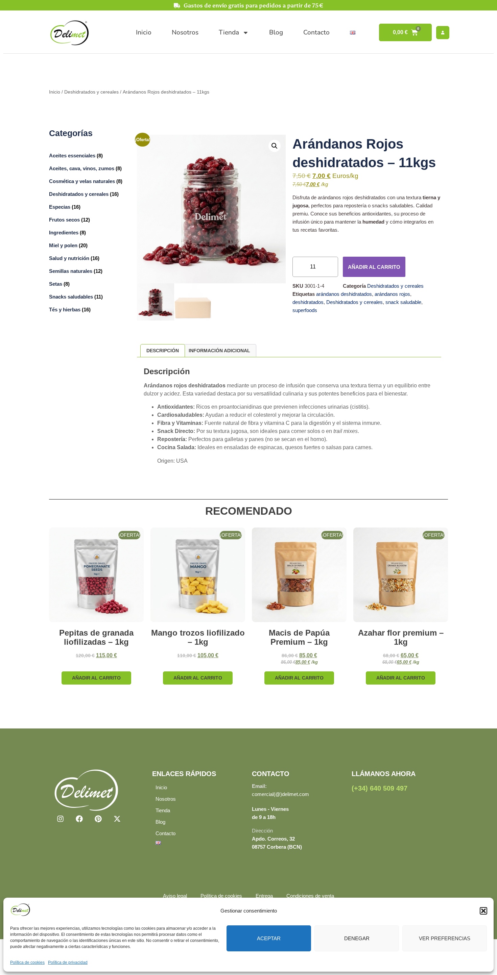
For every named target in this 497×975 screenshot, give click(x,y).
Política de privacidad (68, 962)
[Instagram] (60, 819)
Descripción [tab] (162, 350)
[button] (483, 910)
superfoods (304, 310)
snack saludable (403, 302)
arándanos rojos (392, 294)
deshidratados (308, 302)
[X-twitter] (117, 819)
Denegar (357, 938)
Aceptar (269, 938)
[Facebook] (79, 819)
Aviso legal (175, 896)
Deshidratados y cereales (91, 92)
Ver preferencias (444, 938)
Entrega (264, 896)
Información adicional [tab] (219, 350)
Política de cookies (27, 962)
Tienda (229, 32)
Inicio (143, 32)
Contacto (316, 32)
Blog (276, 32)
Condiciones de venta (310, 896)
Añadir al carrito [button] (96, 678)
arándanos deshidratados (344, 294)
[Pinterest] (98, 819)
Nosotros (185, 32)
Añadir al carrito (374, 267)
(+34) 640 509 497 (379, 788)
